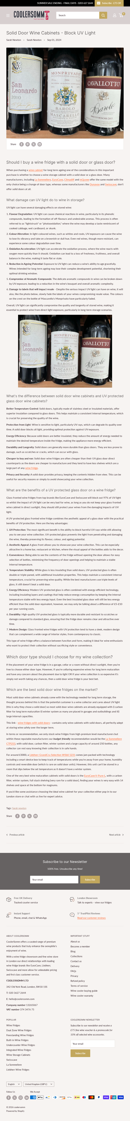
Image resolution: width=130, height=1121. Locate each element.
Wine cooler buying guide (84, 990)
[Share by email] (39, 144)
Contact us (76, 961)
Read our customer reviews (91, 917)
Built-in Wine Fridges (17, 1040)
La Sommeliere (43, 179)
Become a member (80, 946)
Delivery (75, 966)
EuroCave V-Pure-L (94, 775)
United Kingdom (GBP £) (36, 1084)
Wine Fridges (13, 1025)
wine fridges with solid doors (34, 722)
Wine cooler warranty (82, 995)
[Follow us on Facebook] (8, 1097)
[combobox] (77, 15)
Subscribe (90, 879)
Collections (76, 956)
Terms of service (79, 985)
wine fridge (31, 467)
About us (75, 941)
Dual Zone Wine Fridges (19, 1030)
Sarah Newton (13, 39)
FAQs (73, 971)
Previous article (17, 834)
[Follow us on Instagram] (20, 1097)
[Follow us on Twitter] (14, 1097)
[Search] (103, 15)
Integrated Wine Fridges (18, 1049)
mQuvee (84, 179)
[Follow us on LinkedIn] (26, 1097)
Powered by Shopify (15, 1111)
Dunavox (95, 184)
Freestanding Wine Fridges (20, 1035)
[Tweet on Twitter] (33, 144)
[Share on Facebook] (21, 144)
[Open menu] (8, 15)
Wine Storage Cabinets (18, 1054)
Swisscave (111, 184)
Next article (114, 834)
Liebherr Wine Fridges (17, 1069)
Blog (73, 951)
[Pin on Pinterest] (27, 144)
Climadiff (69, 179)
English (11, 1084)
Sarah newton (19, 808)
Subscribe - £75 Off (111, 3)
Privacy (74, 975)
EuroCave (57, 179)
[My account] (114, 15)
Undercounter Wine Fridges (20, 1045)
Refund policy (78, 980)
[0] (121, 15)
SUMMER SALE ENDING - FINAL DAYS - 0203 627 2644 (65, 3)
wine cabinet (36, 169)
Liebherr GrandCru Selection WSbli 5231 (52, 754)
